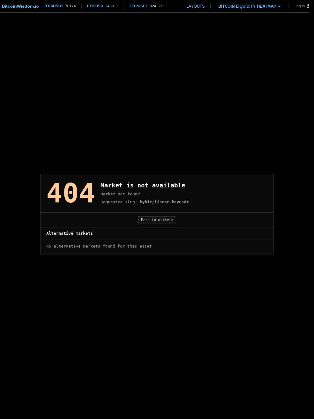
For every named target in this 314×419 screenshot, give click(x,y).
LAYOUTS (195, 6)
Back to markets (157, 220)
